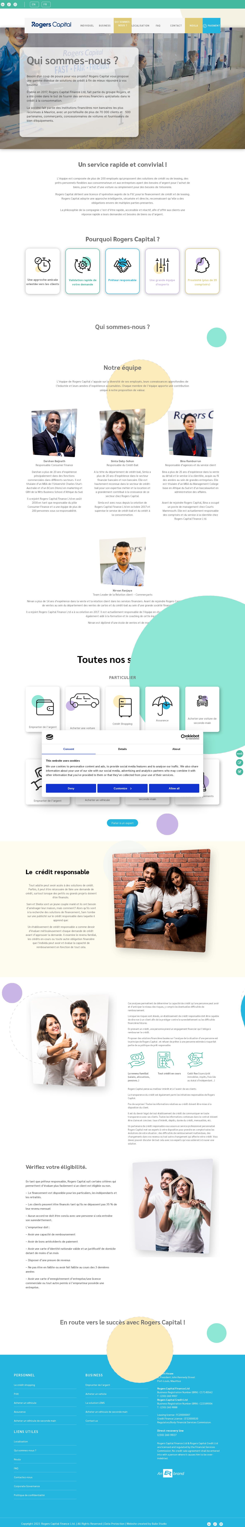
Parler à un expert (122, 823)
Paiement (213, 25)
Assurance (20, 1411)
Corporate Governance (27, 1486)
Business (105, 25)
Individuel (87, 25)
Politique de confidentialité (29, 1495)
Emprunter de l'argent (98, 1384)
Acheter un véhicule (25, 1402)
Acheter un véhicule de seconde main (35, 1420)
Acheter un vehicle (96, 1393)
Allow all (174, 788)
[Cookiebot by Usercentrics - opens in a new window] (183, 737)
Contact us (92, 1420)
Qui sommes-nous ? (123, 23)
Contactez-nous (23, 1477)
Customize (120, 788)
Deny (71, 788)
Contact (176, 25)
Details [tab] (122, 748)
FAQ (158, 25)
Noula (194, 25)
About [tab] (176, 748)
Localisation (140, 25)
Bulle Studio (159, 1523)
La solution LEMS (95, 1402)
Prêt (16, 1393)
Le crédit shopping (24, 1384)
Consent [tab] (68, 748)
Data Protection (114, 1523)
